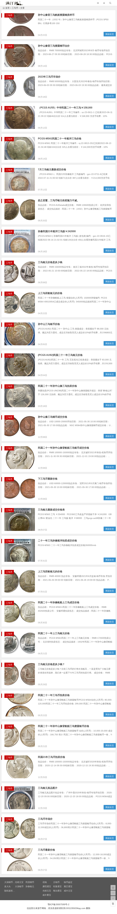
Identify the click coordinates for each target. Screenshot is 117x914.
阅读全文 (109, 34)
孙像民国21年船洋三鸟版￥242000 (57, 231)
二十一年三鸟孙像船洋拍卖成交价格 (57, 540)
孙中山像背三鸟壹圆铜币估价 (54, 45)
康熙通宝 (47, 886)
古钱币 (56, 882)
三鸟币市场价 (45, 819)
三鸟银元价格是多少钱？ (51, 664)
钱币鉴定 (68, 882)
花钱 (45, 882)
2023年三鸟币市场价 (49, 76)
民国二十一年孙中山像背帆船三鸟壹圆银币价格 (63, 726)
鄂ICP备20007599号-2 (58, 904)
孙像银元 (30, 886)
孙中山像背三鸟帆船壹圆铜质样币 (56, 15)
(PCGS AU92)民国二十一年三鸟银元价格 (60, 355)
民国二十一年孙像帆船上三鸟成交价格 (58, 602)
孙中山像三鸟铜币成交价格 (52, 417)
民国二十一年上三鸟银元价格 (54, 633)
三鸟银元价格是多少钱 (50, 262)
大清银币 (19, 886)
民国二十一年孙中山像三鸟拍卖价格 (57, 386)
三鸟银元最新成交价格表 (51, 509)
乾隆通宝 (57, 886)
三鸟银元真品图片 (47, 788)
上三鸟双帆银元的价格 (50, 293)
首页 (7, 8)
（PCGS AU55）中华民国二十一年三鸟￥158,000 (65, 107)
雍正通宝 (68, 886)
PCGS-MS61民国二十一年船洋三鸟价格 (59, 138)
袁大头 (7, 886)
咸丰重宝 (47, 895)
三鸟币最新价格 (46, 849)
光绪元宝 (19, 882)
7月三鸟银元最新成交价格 (52, 169)
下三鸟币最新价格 (47, 478)
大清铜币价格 (10, 882)
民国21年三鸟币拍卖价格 (51, 757)
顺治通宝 (57, 890)
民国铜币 (30, 882)
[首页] (113, 887)
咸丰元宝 (68, 890)
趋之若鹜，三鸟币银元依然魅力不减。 (58, 200)
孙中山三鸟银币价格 (49, 324)
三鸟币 (15, 8)
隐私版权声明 (10, 890)
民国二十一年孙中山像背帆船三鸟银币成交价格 (63, 447)
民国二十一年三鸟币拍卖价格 (54, 695)
